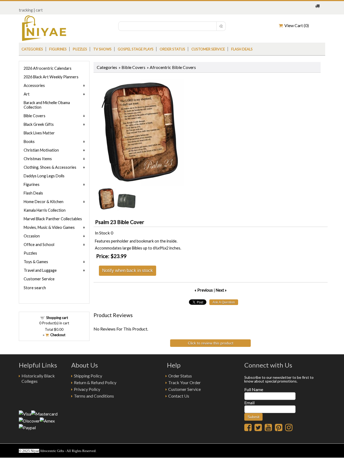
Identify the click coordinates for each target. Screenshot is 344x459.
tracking (26, 10)
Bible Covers (133, 67)
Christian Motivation (41, 150)
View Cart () (296, 25)
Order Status (180, 375)
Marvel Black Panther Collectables (53, 218)
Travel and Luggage (40, 270)
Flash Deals (242, 49)
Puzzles (80, 49)
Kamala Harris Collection (45, 210)
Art (27, 94)
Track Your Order (184, 382)
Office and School (39, 244)
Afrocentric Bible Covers (173, 67)
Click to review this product (210, 343)
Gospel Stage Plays (135, 49)
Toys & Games (36, 261)
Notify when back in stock (127, 270)
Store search (35, 287)
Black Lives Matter (39, 133)
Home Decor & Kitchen (43, 201)
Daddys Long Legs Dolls (44, 176)
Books (29, 141)
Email (249, 402)
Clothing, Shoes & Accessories (50, 167)
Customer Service (208, 49)
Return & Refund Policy (95, 382)
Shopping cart (57, 317)
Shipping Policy (88, 375)
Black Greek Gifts (39, 124)
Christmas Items (38, 158)
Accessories (34, 85)
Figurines (58, 49)
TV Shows (102, 49)
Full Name (253, 389)
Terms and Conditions (94, 395)
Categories (32, 49)
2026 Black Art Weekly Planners (51, 77)
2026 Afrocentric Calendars (47, 68)
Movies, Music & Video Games (49, 227)
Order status (172, 49)
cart (39, 10)
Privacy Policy (87, 389)
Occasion (32, 236)
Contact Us (178, 395)
